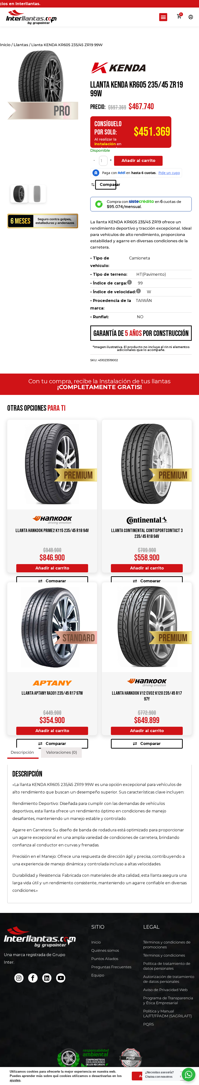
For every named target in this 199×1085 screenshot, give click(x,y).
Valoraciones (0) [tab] (61, 752)
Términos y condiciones (164, 955)
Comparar (108, 184)
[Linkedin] (46, 978)
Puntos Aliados (104, 958)
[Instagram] (19, 978)
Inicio (5, 44)
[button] (163, 17)
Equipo (97, 975)
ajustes (15, 1080)
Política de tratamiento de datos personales (166, 966)
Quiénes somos (105, 950)
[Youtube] (60, 978)
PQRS (148, 1024)
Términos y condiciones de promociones (167, 944)
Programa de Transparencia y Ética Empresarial (168, 1000)
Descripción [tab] (22, 752)
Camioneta (139, 258)
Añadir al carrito (138, 160)
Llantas (21, 44)
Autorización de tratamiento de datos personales (168, 979)
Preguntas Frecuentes (111, 967)
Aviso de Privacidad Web (165, 989)
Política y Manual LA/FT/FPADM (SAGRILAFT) (167, 1013)
